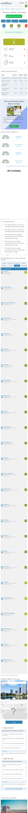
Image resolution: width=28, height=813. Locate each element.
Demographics (15, 21)
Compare (14, 722)
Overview (3, 21)
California (7, 9)
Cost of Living (10, 263)
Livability (21, 2)
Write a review (4, 753)
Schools (23, 263)
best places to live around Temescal (11, 675)
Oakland (13, 9)
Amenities (4, 265)
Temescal (18, 9)
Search (2, 9)
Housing (17, 265)
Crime (10, 265)
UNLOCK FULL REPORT (15, 16)
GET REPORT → (14, 126)
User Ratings (23, 265)
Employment (17, 263)
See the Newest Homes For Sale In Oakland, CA (16, 166)
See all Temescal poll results (14, 788)
